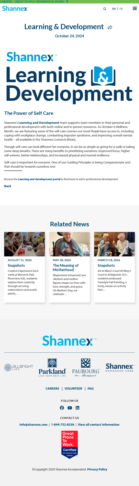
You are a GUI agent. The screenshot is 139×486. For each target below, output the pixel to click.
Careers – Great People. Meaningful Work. (32, 1)
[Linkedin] (77, 407)
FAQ (91, 388)
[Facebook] (62, 407)
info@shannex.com (33, 424)
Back (7, 186)
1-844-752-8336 (62, 424)
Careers (52, 388)
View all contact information (98, 424)
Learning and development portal (39, 179)
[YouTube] (70, 407)
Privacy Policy (97, 469)
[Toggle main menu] (134, 9)
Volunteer (73, 388)
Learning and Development (38, 123)
